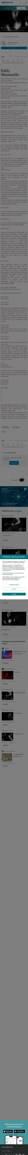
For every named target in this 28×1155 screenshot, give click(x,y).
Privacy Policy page (7, 574)
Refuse (14, 589)
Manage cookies (14, 584)
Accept (14, 594)
